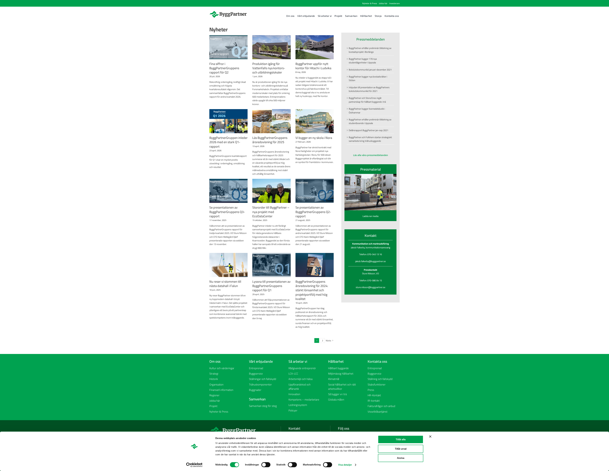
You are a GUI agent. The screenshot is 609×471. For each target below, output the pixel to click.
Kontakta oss (377, 361)
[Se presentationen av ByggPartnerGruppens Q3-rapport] (228, 191)
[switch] (265, 464)
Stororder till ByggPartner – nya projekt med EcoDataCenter (270, 211)
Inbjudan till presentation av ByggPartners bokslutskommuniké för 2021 (369, 89)
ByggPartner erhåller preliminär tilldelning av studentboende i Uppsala (370, 121)
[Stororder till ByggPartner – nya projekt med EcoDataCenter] (271, 191)
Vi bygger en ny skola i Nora (313, 138)
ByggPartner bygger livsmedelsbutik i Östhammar (367, 111)
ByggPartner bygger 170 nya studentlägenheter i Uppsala (363, 61)
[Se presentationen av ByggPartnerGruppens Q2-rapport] (314, 191)
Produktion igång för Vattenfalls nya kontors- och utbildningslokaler (268, 68)
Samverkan (257, 399)
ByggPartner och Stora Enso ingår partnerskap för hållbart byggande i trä (367, 100)
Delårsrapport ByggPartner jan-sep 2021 (368, 130)
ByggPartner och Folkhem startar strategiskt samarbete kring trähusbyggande (370, 139)
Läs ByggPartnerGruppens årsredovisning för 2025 (269, 140)
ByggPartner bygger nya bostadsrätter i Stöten (368, 78)
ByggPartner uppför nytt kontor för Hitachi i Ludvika (313, 66)
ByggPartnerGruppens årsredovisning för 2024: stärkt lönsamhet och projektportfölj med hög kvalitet (311, 290)
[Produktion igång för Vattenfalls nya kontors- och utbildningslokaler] (271, 47)
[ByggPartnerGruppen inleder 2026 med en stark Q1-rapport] (228, 121)
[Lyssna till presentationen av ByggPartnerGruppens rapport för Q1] (271, 265)
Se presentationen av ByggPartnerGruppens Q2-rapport (313, 211)
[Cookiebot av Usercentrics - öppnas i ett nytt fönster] (194, 464)
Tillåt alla (401, 439)
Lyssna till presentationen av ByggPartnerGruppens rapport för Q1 (271, 286)
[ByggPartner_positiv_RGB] (228, 12)
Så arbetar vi (297, 361)
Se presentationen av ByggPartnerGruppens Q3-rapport (227, 211)
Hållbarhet (336, 361)
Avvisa (400, 458)
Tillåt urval (400, 448)
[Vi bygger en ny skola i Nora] (314, 121)
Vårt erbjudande (261, 361)
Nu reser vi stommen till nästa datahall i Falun (225, 284)
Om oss (214, 361)
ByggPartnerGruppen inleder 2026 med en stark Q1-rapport (228, 142)
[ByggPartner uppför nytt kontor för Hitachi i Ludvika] (314, 47)
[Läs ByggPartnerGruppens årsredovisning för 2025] (271, 121)
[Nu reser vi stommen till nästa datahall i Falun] (228, 265)
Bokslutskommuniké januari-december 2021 (370, 69)
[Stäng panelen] (430, 436)
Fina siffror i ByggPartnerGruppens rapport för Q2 (224, 68)
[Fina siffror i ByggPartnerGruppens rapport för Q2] (228, 47)
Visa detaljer (345, 464)
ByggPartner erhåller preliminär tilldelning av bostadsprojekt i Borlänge (370, 50)
